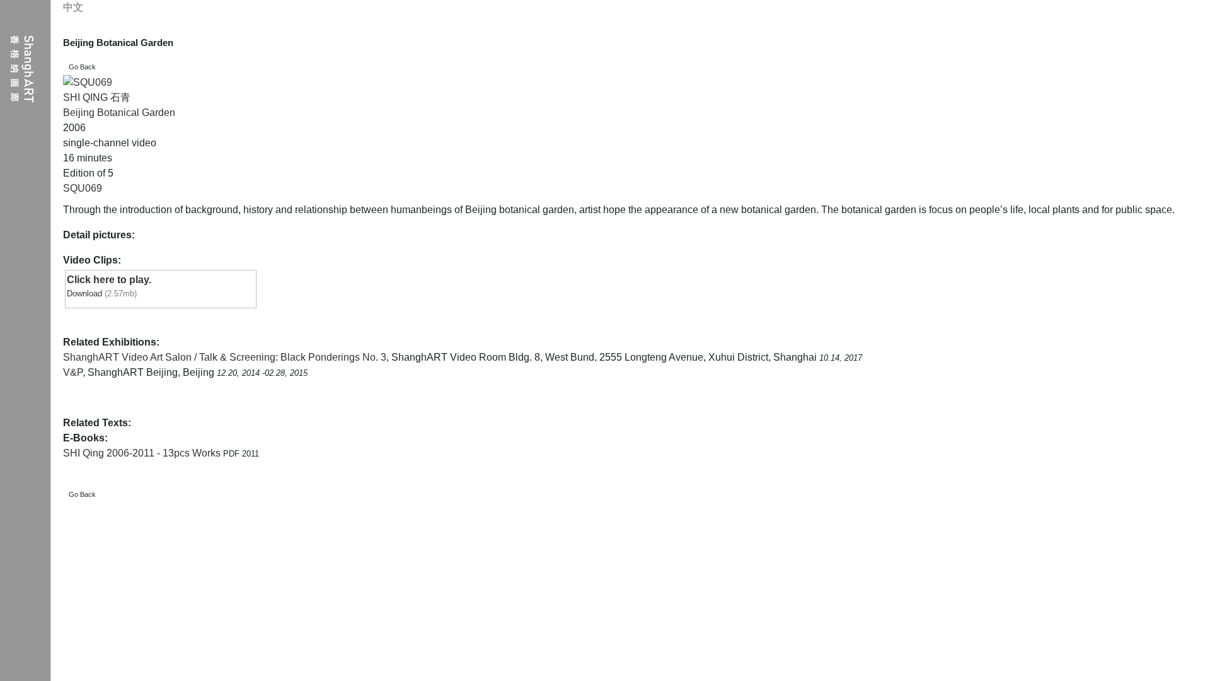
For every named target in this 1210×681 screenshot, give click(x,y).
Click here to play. (109, 279)
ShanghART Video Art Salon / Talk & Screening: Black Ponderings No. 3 (224, 357)
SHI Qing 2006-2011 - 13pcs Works (143, 453)
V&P (73, 372)
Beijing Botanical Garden (119, 112)
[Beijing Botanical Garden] (87, 82)
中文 (73, 7)
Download (84, 293)
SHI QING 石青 (96, 97)
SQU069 (82, 188)
